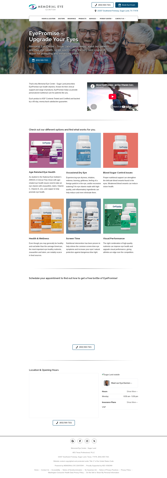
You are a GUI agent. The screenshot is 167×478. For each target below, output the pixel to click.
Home (36, 470)
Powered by (69, 465)
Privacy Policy (126, 470)
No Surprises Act (91, 470)
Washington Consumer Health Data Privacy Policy (66, 472)
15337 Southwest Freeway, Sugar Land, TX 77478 (117, 11)
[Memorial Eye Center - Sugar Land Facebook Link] (79, 441)
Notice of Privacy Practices (108, 470)
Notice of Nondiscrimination (72, 470)
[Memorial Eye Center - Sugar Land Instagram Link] (87, 441)
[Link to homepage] (51, 7)
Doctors (61, 18)
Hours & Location (48, 18)
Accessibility (55, 470)
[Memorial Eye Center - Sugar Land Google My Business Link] (72, 441)
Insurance (72, 18)
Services (92, 18)
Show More (131, 391)
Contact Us (119, 18)
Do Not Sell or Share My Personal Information (102, 472)
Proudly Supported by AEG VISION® (99, 465)
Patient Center (105, 18)
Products (82, 18)
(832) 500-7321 (103, 457)
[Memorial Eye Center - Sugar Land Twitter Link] (94, 441)
